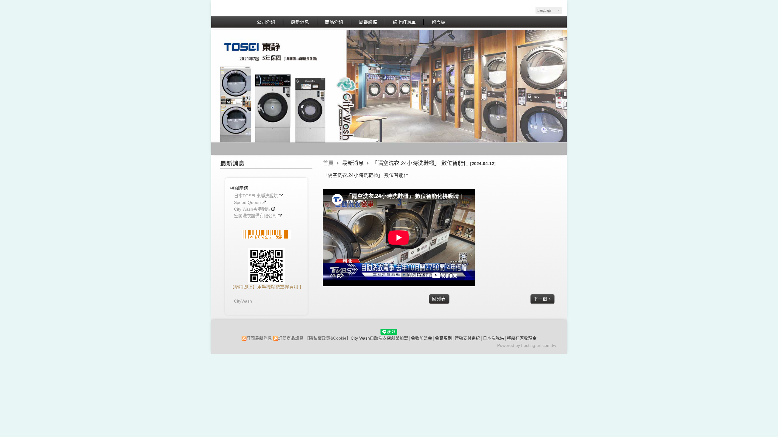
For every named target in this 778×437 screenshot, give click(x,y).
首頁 (328, 163)
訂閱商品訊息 (291, 338)
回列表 (439, 298)
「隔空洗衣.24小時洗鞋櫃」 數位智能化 (420, 163)
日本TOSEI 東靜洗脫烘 (256, 196)
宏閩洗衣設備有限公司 (255, 216)
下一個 (540, 299)
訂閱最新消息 (259, 338)
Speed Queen (247, 202)
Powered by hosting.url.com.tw (526, 345)
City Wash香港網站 (252, 209)
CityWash (243, 301)
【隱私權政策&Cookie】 (328, 338)
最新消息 (353, 163)
